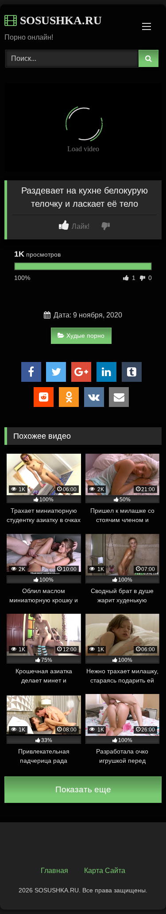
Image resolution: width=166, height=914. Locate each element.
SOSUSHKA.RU (59, 20)
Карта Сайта (104, 870)
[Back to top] (138, 887)
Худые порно (85, 335)
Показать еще (83, 789)
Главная (54, 870)
